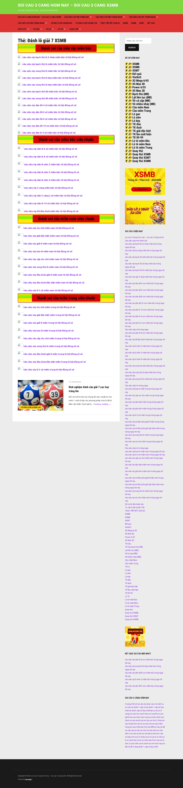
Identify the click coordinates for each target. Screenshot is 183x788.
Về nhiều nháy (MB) (143, 104)
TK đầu (136, 124)
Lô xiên (136, 117)
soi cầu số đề (159, 727)
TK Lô (48, 29)
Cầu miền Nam (140, 107)
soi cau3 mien (143, 714)
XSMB (125, 23)
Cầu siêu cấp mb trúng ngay (109, 17)
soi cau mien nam (137, 717)
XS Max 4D (138, 84)
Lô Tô (60, 29)
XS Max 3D (138, 90)
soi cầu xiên (151, 730)
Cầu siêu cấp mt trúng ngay (142, 17)
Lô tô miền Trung (142, 147)
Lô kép (136, 120)
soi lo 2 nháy (140, 737)
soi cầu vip (129, 730)
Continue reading (102, 404)
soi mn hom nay (155, 743)
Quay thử (74, 29)
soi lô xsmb (143, 743)
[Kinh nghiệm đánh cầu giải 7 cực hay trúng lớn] (40, 395)
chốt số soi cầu (137, 704)
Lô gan (136, 114)
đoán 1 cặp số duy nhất (148, 747)
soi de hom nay (156, 733)
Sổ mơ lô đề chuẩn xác (61, 23)
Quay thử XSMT (141, 157)
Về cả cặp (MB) (141, 100)
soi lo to (148, 737)
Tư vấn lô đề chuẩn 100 (86, 23)
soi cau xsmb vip (136, 720)
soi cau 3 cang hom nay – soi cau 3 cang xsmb (68, 5)
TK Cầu (36, 29)
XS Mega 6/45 (140, 80)
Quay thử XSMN (141, 161)
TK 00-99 (137, 137)
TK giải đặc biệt (141, 131)
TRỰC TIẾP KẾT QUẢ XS (110, 23)
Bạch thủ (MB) (140, 94)
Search (132, 48)
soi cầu (146, 720)
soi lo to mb (157, 737)
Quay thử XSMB (141, 154)
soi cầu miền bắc (137, 727)
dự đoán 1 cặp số (138, 707)
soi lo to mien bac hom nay (148, 740)
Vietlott (22, 29)
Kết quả (151, 23)
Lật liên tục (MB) (142, 97)
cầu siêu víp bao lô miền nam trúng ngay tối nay (145, 451)
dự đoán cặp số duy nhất (139, 710)
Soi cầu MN (149, 727)
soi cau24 (153, 714)
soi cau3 (133, 714)
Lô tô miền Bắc (141, 141)
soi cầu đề (146, 733)
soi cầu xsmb (135, 733)
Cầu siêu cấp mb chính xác (76, 17)
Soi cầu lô (138, 724)
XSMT (141, 23)
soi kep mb (129, 737)
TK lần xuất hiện (141, 134)
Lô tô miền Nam (141, 144)
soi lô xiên (134, 743)
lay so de (154, 710)
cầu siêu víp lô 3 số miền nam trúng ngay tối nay (145, 455)
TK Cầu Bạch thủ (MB (134, 547)
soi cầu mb (147, 724)
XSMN (133, 23)
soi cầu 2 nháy (156, 720)
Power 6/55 (139, 87)
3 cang (128, 704)
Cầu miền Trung (141, 110)
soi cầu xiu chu (140, 730)
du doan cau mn (150, 704)
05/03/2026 (76, 382)
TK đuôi (137, 127)
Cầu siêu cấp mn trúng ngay (31, 23)
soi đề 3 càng (132, 747)
